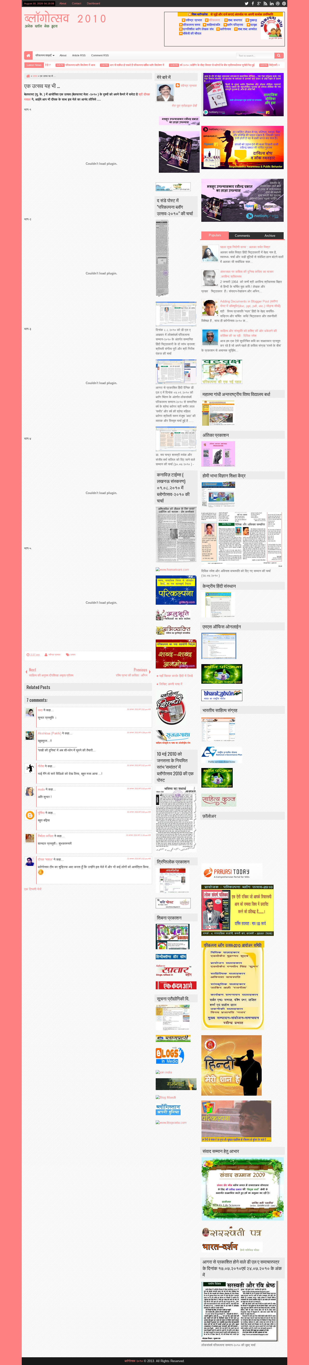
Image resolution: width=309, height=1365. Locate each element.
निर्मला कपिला (45, 836)
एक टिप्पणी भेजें (32, 889)
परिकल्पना (212, 20)
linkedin (271, 3)
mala (41, 789)
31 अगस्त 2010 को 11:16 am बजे (138, 835)
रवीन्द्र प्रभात (54, 654)
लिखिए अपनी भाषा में (170, 684)
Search (279, 55)
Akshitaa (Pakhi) (49, 733)
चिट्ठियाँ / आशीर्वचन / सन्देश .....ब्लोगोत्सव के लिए (277, 65)
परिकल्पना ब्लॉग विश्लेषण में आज (65, 65)
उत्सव (72, 654)
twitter (246, 3)
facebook (253, 3)
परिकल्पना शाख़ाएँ (43, 55)
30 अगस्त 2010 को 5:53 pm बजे (139, 789)
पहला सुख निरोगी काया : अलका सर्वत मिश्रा (245, 247)
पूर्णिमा (41, 813)
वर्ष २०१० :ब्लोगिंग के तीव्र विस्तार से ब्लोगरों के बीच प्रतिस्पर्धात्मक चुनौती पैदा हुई (202, 65)
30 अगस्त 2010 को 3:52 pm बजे (139, 709)
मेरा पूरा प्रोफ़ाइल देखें (184, 106)
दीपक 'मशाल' (45, 859)
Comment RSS (100, 55)
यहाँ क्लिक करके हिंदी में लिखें (176, 676)
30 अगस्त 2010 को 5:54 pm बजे (139, 812)
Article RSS (78, 55)
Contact (76, 3)
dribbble (278, 3)
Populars (215, 235)
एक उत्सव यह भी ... (42, 85)
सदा (40, 710)
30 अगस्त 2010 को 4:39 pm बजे (139, 733)
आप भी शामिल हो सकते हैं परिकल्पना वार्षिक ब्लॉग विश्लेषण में (122, 65)
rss (265, 3)
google (259, 3)
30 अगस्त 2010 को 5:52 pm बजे (139, 765)
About (62, 3)
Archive (270, 235)
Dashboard (93, 3)
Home (28, 55)
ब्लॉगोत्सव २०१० (134, 1361)
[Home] (27, 76)
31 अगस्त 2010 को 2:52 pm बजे (139, 859)
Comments (242, 235)
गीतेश (41, 766)
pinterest (284, 3)
